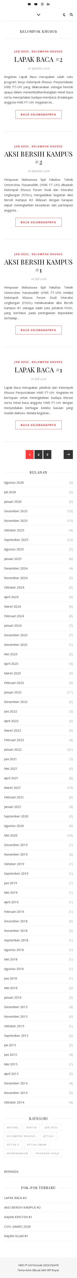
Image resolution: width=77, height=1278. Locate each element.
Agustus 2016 (14, 969)
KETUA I (49, 1136)
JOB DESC (21, 51)
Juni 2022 (10, 711)
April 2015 (11, 1074)
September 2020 (16, 816)
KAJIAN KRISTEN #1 (18, 1217)
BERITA (31, 1127)
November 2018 (16, 930)
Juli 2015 (10, 1045)
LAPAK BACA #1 (38, 369)
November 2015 (16, 1016)
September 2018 (16, 940)
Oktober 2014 (14, 1102)
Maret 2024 (12, 606)
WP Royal (53, 1270)
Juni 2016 (10, 978)
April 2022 (11, 721)
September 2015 (16, 1035)
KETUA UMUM (37, 1144)
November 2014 (16, 1093)
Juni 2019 (10, 883)
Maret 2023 (12, 673)
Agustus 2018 (14, 950)
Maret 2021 (12, 787)
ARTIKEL (13, 1127)
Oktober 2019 (14, 864)
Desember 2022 (16, 702)
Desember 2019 (16, 845)
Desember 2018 (16, 921)
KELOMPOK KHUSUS (47, 51)
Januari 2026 (13, 501)
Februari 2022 (14, 740)
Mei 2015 (10, 1064)
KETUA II (13, 1144)
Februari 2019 (14, 911)
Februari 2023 (14, 683)
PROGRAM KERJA (47, 1153)
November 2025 (16, 520)
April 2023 (11, 663)
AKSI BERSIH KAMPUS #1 (38, 265)
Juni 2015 (10, 1054)
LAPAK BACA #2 (38, 59)
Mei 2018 (10, 959)
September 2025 (16, 540)
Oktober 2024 (14, 587)
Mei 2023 (10, 654)
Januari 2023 (13, 692)
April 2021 (11, 778)
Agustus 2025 (14, 549)
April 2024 (11, 597)
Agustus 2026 (14, 482)
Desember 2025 (16, 511)
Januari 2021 (13, 807)
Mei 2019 (10, 892)
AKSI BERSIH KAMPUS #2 (38, 157)
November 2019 (16, 854)
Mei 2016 (10, 988)
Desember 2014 (16, 1083)
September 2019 (16, 873)
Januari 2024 (13, 625)
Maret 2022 (12, 730)
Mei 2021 (10, 768)
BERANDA (11, 1171)
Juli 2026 (10, 492)
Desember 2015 (16, 1007)
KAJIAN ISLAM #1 (16, 1236)
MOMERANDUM (17, 1153)
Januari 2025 (13, 559)
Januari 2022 (13, 749)
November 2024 (16, 578)
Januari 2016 (13, 997)
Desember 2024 (16, 568)
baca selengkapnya (38, 114)
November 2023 (16, 644)
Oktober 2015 (14, 1026)
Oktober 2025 (14, 530)
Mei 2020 (10, 835)
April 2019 (11, 902)
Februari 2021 (14, 797)
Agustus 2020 (14, 826)
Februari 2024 (14, 616)
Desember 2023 (16, 635)
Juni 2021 (10, 759)
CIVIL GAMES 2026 (17, 1226)
